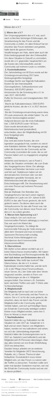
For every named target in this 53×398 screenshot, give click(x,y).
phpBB (12, 387)
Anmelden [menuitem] (38, 3)
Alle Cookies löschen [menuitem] (42, 379)
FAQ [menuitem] (17, 14)
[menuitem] (3, 14)
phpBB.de (25, 390)
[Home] (26, 11)
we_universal (9, 392)
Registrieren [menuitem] (24, 3)
